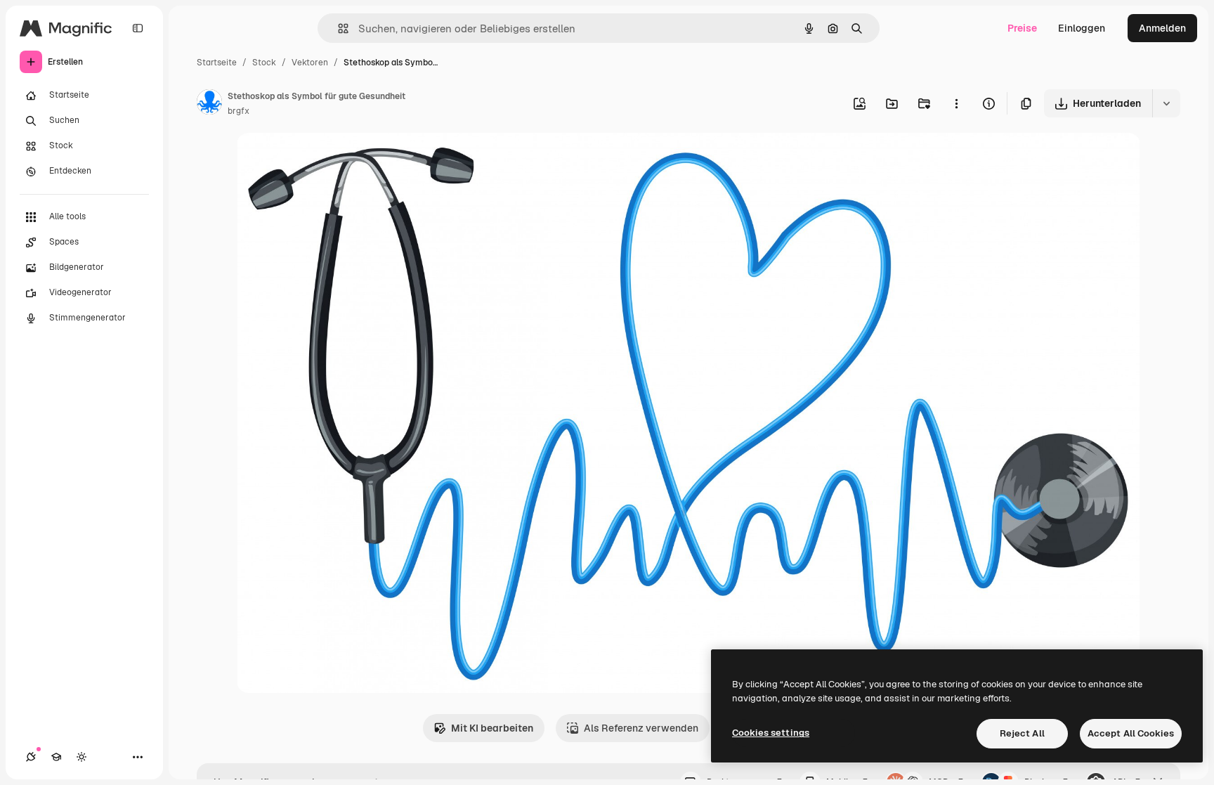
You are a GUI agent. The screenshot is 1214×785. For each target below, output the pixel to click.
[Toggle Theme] (81, 757)
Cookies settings (770, 733)
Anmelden (1162, 28)
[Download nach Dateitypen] (1166, 103)
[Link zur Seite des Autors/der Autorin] (209, 104)
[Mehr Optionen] (956, 103)
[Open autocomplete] (337, 28)
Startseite (217, 62)
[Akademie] (56, 757)
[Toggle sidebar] (137, 28)
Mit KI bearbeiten (492, 728)
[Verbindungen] (31, 757)
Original (326, 160)
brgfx (238, 111)
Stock (264, 62)
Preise (1022, 28)
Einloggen (1081, 28)
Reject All (1022, 733)
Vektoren (310, 62)
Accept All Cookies (1131, 733)
